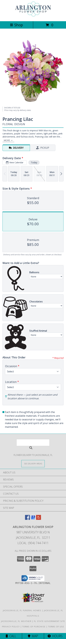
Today (34, 162)
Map (34, 636)
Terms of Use (56, 626)
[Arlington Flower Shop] (33, 16)
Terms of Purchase (33, 626)
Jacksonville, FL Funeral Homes (22, 610)
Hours (56, 636)
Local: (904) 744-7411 (33, 543)
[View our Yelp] (38, 519)
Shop (18, 24)
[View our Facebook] (27, 519)
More (7, 140)
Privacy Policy (11, 626)
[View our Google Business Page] (33, 519)
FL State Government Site (49, 621)
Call (12, 636)
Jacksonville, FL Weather (16, 621)
